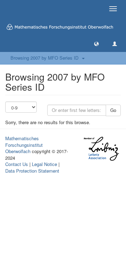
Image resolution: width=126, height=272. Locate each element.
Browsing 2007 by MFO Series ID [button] (45, 57)
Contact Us (16, 164)
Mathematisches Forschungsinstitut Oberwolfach (24, 144)
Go (113, 110)
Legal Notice (44, 164)
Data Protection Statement (32, 170)
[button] (96, 43)
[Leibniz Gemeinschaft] (101, 148)
